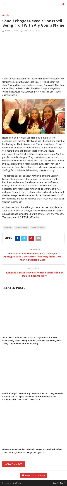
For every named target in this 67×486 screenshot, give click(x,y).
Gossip (5, 15)
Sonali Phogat (37, 227)
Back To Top (58, 483)
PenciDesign (17, 483)
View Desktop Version (34, 475)
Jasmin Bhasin (21, 227)
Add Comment (13, 464)
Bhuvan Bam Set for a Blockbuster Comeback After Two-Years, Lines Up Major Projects (32, 451)
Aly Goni (7, 227)
